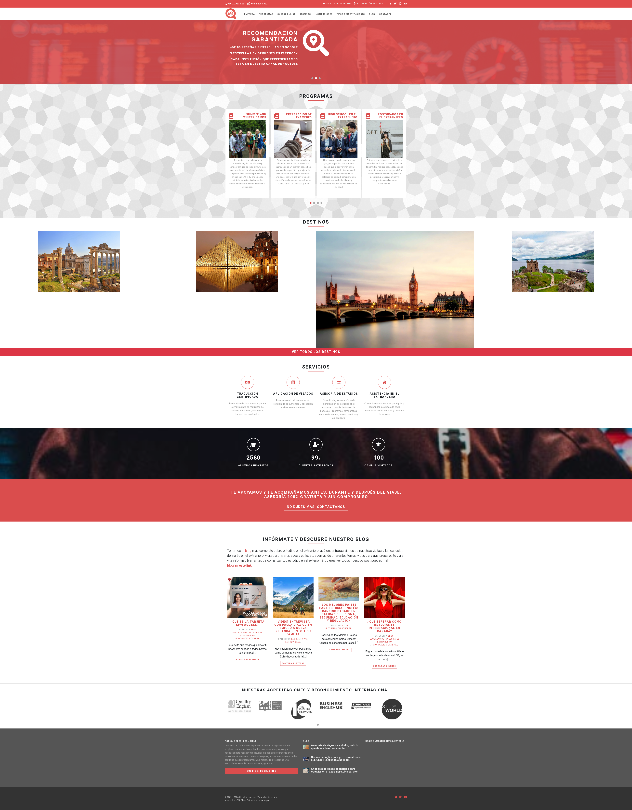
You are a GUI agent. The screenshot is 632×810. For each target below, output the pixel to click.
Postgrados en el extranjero (390, 116)
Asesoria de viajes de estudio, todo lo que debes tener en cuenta (334, 747)
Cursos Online (286, 14)
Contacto (385, 14)
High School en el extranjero (342, 116)
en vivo (303, 639)
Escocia (553, 247)
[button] (312, 78)
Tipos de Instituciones (351, 14)
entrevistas (292, 642)
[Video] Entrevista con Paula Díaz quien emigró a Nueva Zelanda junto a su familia (293, 628)
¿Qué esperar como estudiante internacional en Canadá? (384, 626)
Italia (79, 247)
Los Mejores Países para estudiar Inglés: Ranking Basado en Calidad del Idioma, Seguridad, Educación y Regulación (338, 612)
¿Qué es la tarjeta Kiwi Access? (247, 623)
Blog (372, 14)
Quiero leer (249, 602)
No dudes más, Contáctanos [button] (316, 507)
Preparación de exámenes (299, 116)
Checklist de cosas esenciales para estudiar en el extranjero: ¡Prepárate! (334, 770)
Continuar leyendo (247, 660)
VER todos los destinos (316, 352)
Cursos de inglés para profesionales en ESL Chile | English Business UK (335, 759)
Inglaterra (395, 275)
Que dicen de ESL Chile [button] (261, 771)
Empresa (249, 14)
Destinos (305, 14)
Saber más (87, 267)
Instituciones (323, 14)
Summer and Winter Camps (254, 116)
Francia (237, 247)
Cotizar (69, 267)
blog (248, 551)
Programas (266, 14)
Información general (248, 638)
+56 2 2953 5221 (236, 3)
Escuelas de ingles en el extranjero (247, 634)
